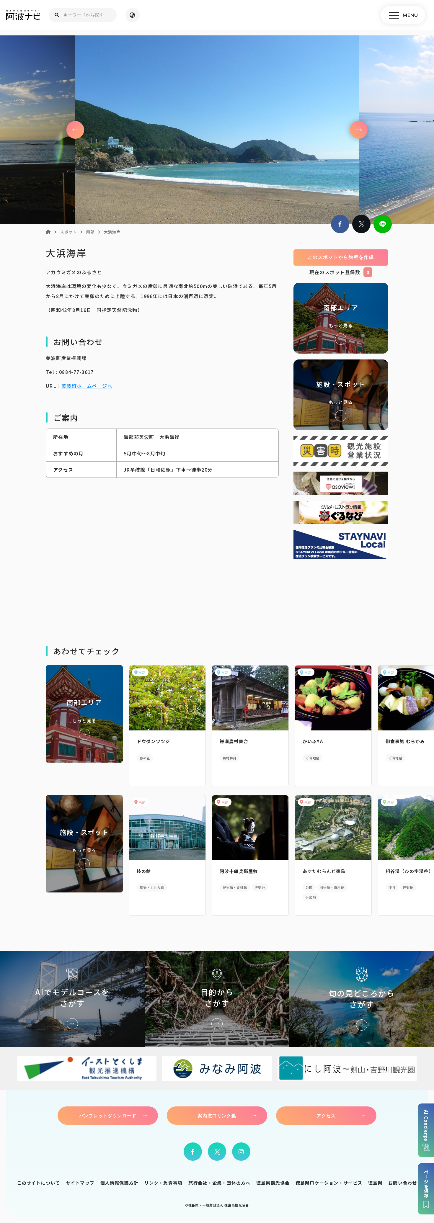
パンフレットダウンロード (107, 1115)
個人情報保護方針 (119, 1183)
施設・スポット (340, 394)
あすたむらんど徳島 (324, 871)
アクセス (326, 1115)
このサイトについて (38, 1183)
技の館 (144, 871)
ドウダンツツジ (153, 741)
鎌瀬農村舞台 (234, 741)
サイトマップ (80, 1183)
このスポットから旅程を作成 (341, 257)
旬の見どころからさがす (361, 999)
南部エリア (340, 318)
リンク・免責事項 (163, 1183)
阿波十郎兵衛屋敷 (239, 871)
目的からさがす (217, 999)
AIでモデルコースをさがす (72, 999)
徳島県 (375, 1183)
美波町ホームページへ (86, 385)
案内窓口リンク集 (217, 1115)
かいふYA (313, 741)
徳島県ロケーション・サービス (329, 1183)
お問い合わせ (402, 1183)
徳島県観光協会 (273, 1183)
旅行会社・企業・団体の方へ (219, 1183)
